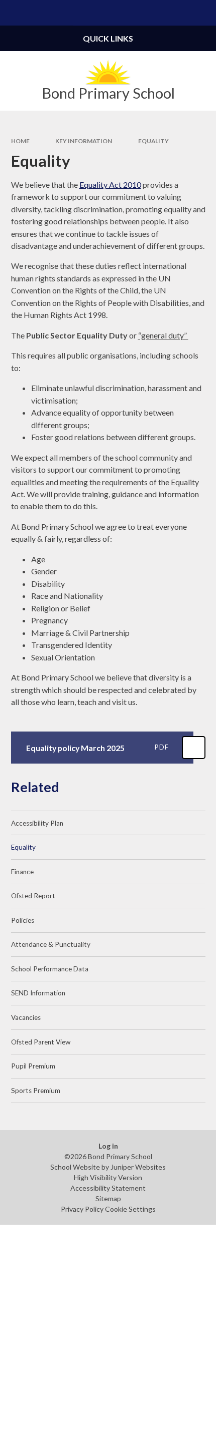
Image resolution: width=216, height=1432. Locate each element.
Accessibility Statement (108, 1188)
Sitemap (108, 1198)
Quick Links (108, 38)
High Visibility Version (108, 1177)
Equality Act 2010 (110, 184)
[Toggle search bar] (203, 13)
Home (20, 141)
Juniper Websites (138, 1167)
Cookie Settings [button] (130, 1209)
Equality (153, 141)
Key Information (83, 141)
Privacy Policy (82, 1209)
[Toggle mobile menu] (13, 13)
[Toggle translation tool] (177, 13)
